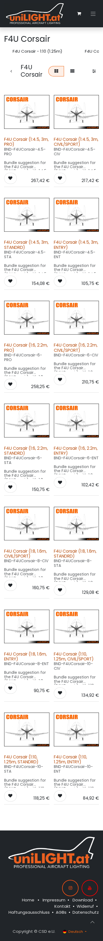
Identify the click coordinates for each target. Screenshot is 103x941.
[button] (10, 178)
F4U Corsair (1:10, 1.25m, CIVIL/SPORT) (74, 656)
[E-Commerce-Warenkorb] (79, 13)
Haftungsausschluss (29, 912)
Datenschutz (86, 912)
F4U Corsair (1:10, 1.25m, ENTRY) (70, 759)
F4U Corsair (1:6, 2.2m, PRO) (26, 347)
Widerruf (85, 906)
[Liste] (72, 71)
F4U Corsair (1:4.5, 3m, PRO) (26, 141)
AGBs (61, 912)
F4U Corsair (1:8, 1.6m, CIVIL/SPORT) (25, 553)
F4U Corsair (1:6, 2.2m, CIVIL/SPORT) (76, 347)
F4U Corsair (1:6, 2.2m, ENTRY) (76, 450)
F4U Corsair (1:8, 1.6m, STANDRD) (75, 553)
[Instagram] (70, 888)
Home (28, 900)
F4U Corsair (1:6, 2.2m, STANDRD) (26, 450)
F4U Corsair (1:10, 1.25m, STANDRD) (21, 759)
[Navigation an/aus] (93, 13)
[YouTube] (90, 888)
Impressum (54, 900)
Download (83, 900)
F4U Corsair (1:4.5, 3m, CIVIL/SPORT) (76, 141)
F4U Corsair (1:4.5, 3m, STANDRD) (26, 244)
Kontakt (62, 906)
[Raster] (56, 71)
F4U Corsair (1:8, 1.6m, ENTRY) (25, 656)
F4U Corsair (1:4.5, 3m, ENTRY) (76, 244)
